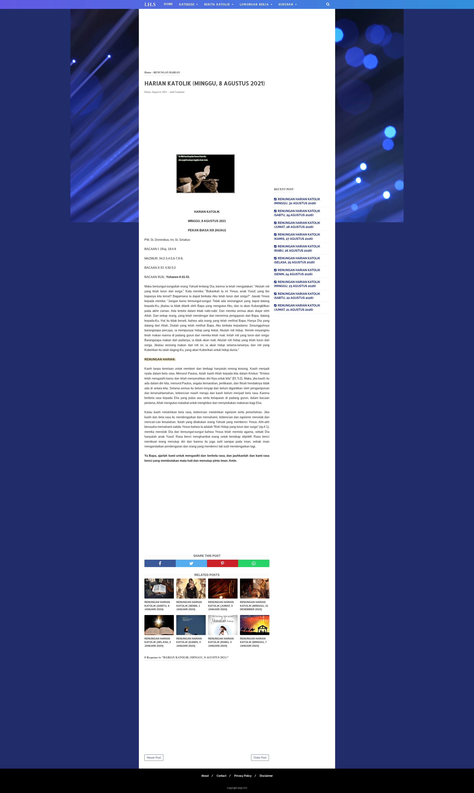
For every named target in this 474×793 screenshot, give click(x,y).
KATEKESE (186, 5)
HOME (168, 4)
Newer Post (154, 757)
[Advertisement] (237, 39)
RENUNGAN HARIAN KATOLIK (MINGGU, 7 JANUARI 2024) (253, 642)
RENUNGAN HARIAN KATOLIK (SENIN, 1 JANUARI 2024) (189, 606)
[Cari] (328, 4)
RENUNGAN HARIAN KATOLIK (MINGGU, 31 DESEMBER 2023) (254, 606)
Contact (221, 775)
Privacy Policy (243, 775)
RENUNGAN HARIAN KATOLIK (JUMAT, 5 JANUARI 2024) (221, 606)
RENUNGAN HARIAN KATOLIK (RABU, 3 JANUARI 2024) (221, 642)
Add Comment (177, 92)
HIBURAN (285, 5)
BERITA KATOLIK (217, 5)
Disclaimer (266, 775)
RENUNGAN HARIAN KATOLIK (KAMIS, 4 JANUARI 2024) (189, 642)
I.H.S (150, 4)
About (205, 775)
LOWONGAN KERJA (254, 5)
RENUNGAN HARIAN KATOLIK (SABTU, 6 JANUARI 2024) (157, 606)
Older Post (259, 757)
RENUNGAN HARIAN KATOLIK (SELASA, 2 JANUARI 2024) (157, 642)
